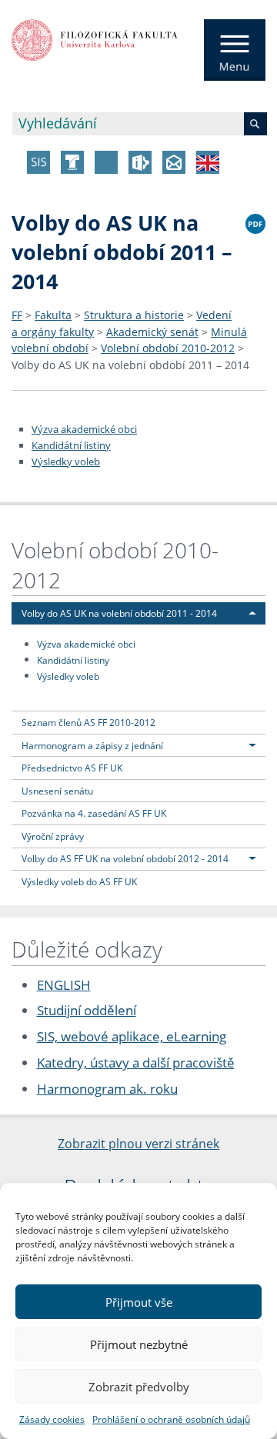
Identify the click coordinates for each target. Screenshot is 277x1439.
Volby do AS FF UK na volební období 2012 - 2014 (125, 858)
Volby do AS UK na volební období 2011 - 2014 (119, 613)
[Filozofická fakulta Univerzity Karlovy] (95, 38)
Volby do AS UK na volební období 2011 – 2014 (130, 365)
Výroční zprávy (53, 836)
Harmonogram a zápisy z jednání (92, 745)
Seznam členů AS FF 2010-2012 (88, 722)
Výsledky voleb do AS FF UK (79, 881)
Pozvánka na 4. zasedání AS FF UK (94, 813)
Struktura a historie (134, 315)
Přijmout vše (138, 1302)
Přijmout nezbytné (139, 1344)
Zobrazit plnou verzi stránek (138, 1143)
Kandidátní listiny (71, 445)
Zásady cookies (52, 1419)
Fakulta (53, 315)
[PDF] (255, 221)
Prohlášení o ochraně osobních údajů (171, 1419)
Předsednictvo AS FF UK (72, 767)
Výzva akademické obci (84, 429)
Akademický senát (152, 332)
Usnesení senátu (57, 790)
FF (17, 315)
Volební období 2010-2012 (168, 348)
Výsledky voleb (66, 461)
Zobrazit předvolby (138, 1386)
